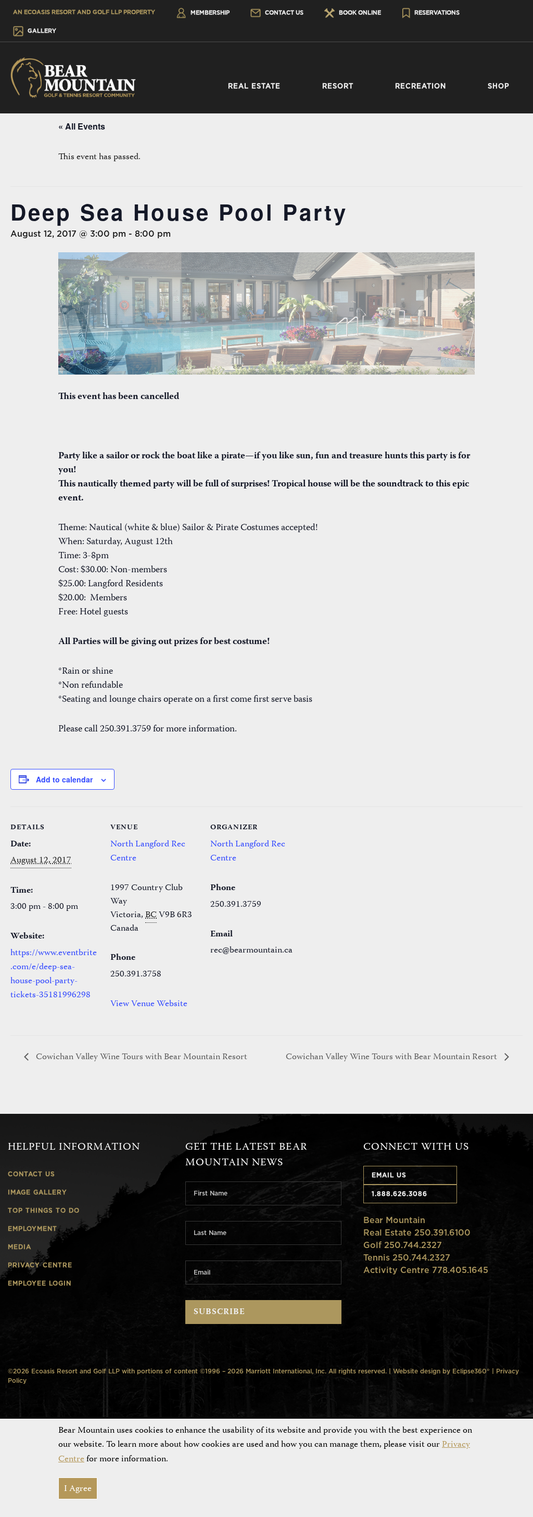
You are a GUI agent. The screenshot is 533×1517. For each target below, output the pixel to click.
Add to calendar (64, 779)
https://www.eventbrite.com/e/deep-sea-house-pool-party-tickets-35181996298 (53, 974)
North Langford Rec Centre (147, 851)
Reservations (436, 12)
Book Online (359, 12)
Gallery (41, 31)
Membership (209, 12)
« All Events (81, 126)
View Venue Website (148, 1004)
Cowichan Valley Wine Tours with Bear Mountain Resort (140, 1057)
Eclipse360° (471, 1371)
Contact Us (283, 12)
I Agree (78, 1489)
